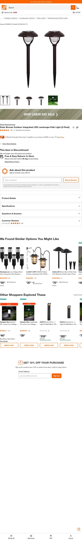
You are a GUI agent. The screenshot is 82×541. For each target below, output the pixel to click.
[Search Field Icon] (73, 7)
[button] (41, 198)
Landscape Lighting (27, 18)
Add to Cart (9, 345)
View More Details (9, 144)
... (1, 18)
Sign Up (56, 376)
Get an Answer (71, 180)
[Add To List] (73, 127)
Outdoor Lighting (10, 18)
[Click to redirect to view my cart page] (77, 7)
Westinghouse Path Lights (58, 18)
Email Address (24, 371)
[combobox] (39, 7)
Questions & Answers (23, 130)
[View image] (5, 100)
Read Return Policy (12, 162)
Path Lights (41, 18)
